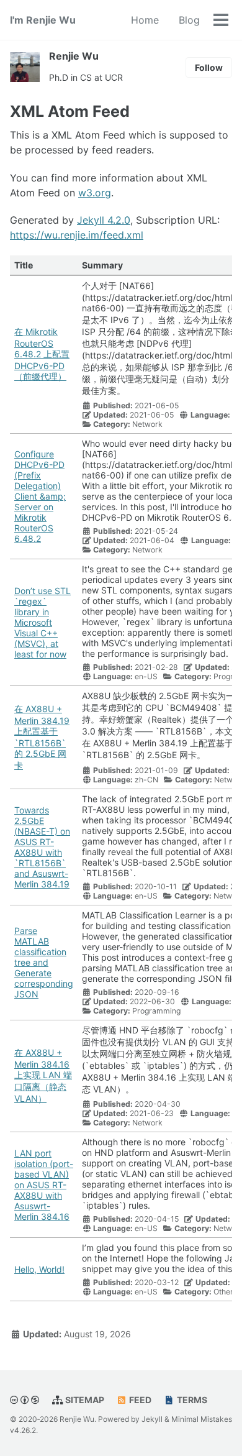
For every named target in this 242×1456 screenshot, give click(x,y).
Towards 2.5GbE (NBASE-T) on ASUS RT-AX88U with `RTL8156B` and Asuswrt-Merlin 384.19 (42, 847)
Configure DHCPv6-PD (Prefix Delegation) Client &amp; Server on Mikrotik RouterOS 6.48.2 (40, 496)
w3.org (94, 192)
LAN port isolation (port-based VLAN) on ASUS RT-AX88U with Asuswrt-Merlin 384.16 (43, 1185)
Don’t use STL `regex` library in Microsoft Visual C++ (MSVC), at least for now (42, 622)
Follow (209, 67)
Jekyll (152, 1419)
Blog (189, 20)
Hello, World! (39, 1269)
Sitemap (83, 1399)
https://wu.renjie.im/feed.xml (76, 235)
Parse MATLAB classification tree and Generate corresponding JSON (43, 962)
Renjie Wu (74, 56)
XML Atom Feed (70, 111)
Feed (139, 1399)
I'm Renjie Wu (43, 20)
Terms (191, 1399)
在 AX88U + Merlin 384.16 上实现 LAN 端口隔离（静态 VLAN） (43, 1075)
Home (145, 20)
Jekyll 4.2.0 (103, 220)
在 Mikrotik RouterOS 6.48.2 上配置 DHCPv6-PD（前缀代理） (41, 354)
